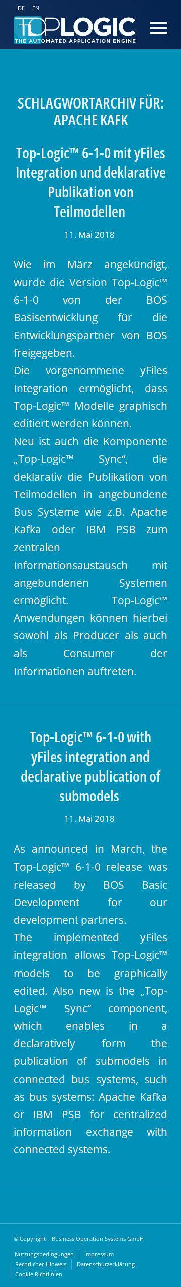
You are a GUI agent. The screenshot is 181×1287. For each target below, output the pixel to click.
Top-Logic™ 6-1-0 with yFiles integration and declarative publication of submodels (90, 766)
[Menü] (148, 28)
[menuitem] (44, 1254)
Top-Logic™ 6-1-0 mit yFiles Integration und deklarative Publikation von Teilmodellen (91, 182)
